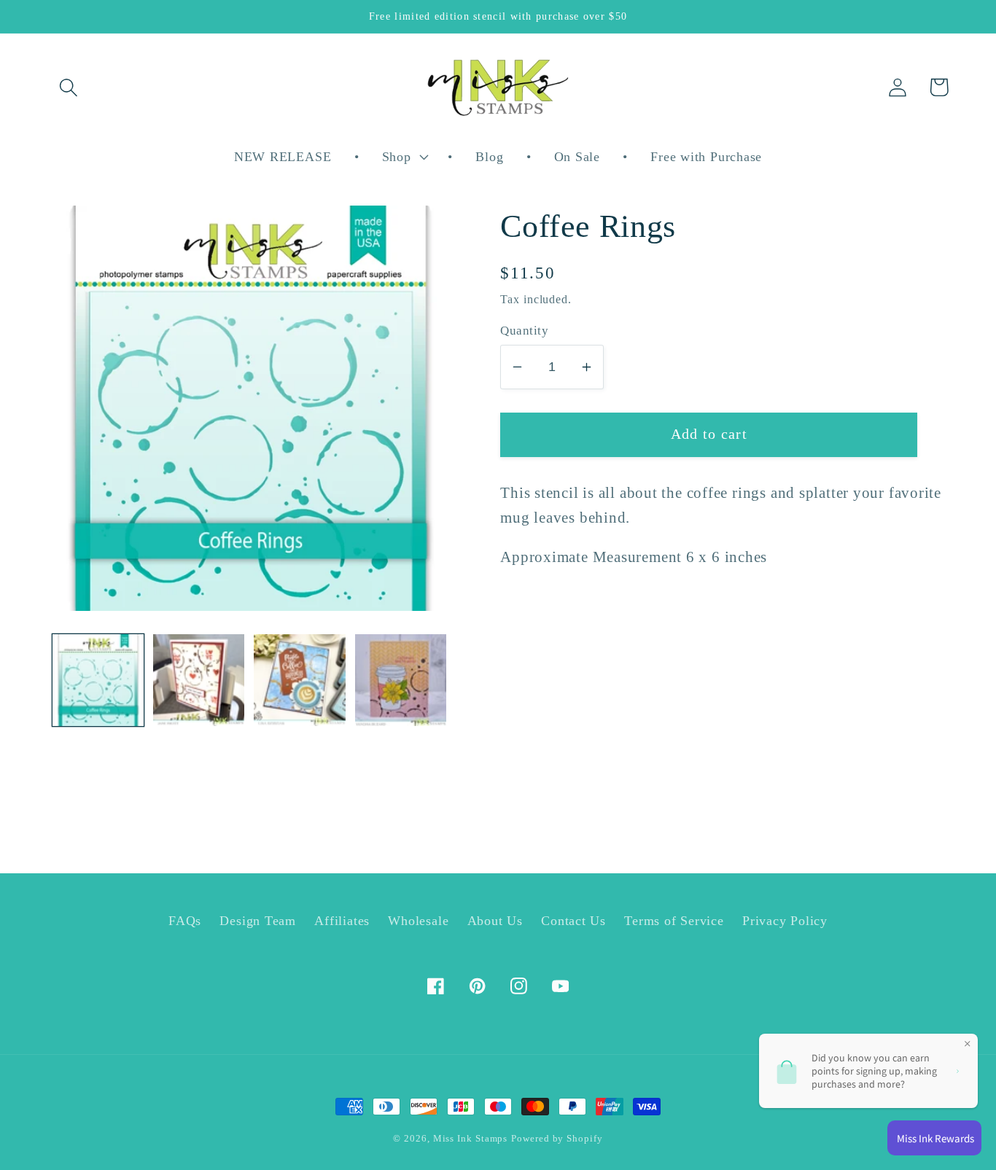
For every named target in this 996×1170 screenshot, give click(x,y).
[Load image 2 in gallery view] (198, 679)
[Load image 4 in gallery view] (400, 679)
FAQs (184, 920)
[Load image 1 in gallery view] (98, 679)
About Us (495, 920)
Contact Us (573, 920)
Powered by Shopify (556, 1138)
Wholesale (418, 920)
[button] (68, 87)
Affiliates (342, 920)
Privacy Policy (785, 920)
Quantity (524, 331)
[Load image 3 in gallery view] (299, 679)
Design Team (257, 920)
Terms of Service (673, 920)
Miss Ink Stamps (470, 1138)
